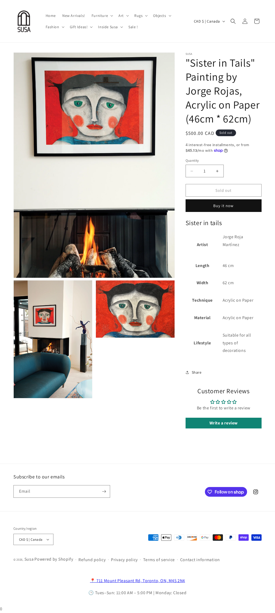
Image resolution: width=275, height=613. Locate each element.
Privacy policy (124, 559)
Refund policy (92, 559)
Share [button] (197, 372)
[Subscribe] (104, 491)
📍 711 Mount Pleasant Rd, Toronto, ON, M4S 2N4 (137, 580)
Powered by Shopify (53, 559)
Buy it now (223, 205)
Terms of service (159, 559)
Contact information (200, 559)
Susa (29, 559)
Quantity (192, 160)
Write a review (223, 423)
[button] (101, 15)
